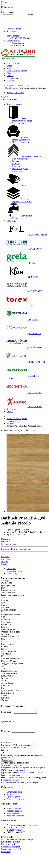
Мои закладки (13, 813)
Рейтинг (5, 750)
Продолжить (7, 760)
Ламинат (16, 163)
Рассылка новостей (15, 816)
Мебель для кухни (20, 142)
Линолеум (17, 166)
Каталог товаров (14, 104)
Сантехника (12, 78)
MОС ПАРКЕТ (34, 291)
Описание (11, 568)
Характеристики (14, 571)
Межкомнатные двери (22, 121)
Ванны (15, 218)
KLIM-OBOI (33, 277)
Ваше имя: (6, 712)
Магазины (11, 80)
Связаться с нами (14, 792)
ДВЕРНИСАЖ (34, 333)
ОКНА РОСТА (34, 406)
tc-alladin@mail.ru (14, 830)
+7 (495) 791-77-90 (15, 92)
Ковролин (16, 161)
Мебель (10, 68)
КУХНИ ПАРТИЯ (36, 362)
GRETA (31, 263)
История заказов (14, 811)
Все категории (13, 63)
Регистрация (18, 43)
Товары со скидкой (15, 799)
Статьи (10, 411)
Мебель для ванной (21, 140)
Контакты (11, 31)
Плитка (10, 75)
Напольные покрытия (17, 70)
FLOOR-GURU (34, 249)
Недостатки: (7, 731)
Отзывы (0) (12, 573)
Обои (9, 73)
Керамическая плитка (22, 201)
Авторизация (18, 45)
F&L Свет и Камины (37, 235)
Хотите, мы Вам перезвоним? (32, 88)
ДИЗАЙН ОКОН (35, 348)
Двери (9, 66)
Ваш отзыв (6, 743)
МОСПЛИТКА (34, 392)
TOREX (31, 305)
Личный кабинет (14, 808)
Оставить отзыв (8, 544)
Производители (14, 797)
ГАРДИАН (32, 319)
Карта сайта (12, 794)
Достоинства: (7, 721)
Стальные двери (19, 123)
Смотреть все (18, 171)
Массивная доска (20, 168)
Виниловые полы (20, 159)
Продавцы (11, 220)
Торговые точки (14, 29)
